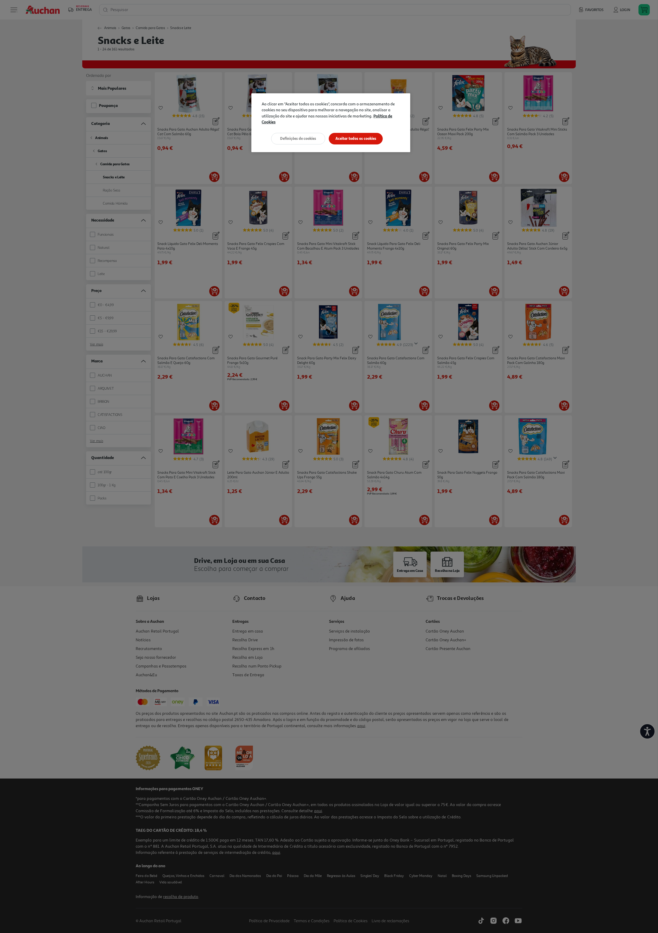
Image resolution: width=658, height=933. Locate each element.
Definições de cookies (298, 138)
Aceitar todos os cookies (355, 138)
